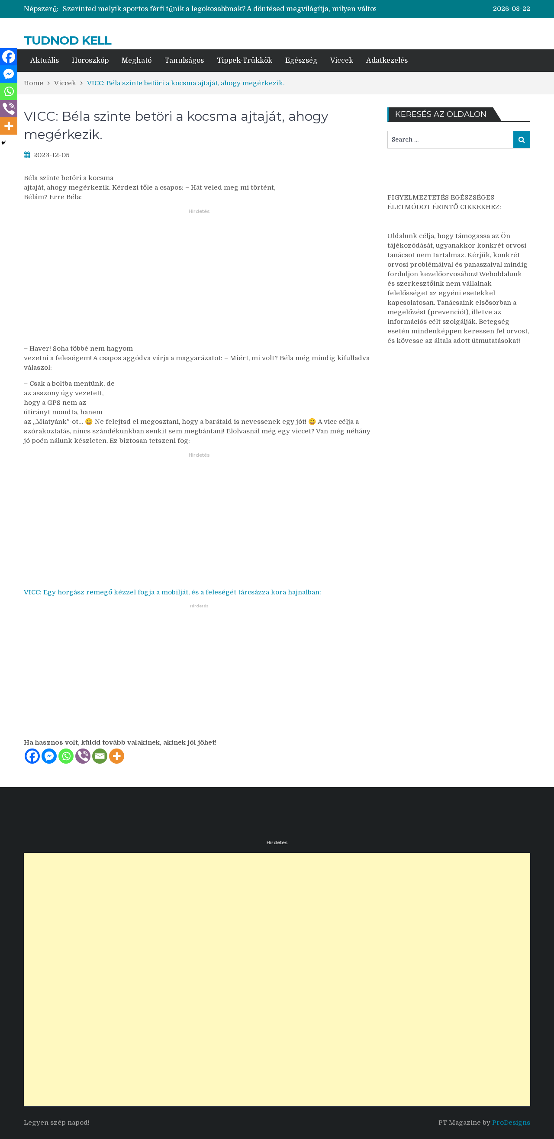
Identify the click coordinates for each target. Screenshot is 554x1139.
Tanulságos (184, 61)
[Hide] (3, 142)
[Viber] (82, 756)
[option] (235, 9)
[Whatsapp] (66, 756)
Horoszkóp (90, 61)
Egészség (301, 61)
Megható (136, 61)
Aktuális (44, 61)
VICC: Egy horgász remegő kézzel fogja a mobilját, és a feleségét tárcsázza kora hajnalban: (172, 592)
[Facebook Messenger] (49, 756)
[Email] (99, 756)
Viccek (341, 61)
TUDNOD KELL (67, 40)
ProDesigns (511, 1122)
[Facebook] (32, 756)
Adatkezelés (387, 61)
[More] (116, 756)
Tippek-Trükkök (244, 61)
